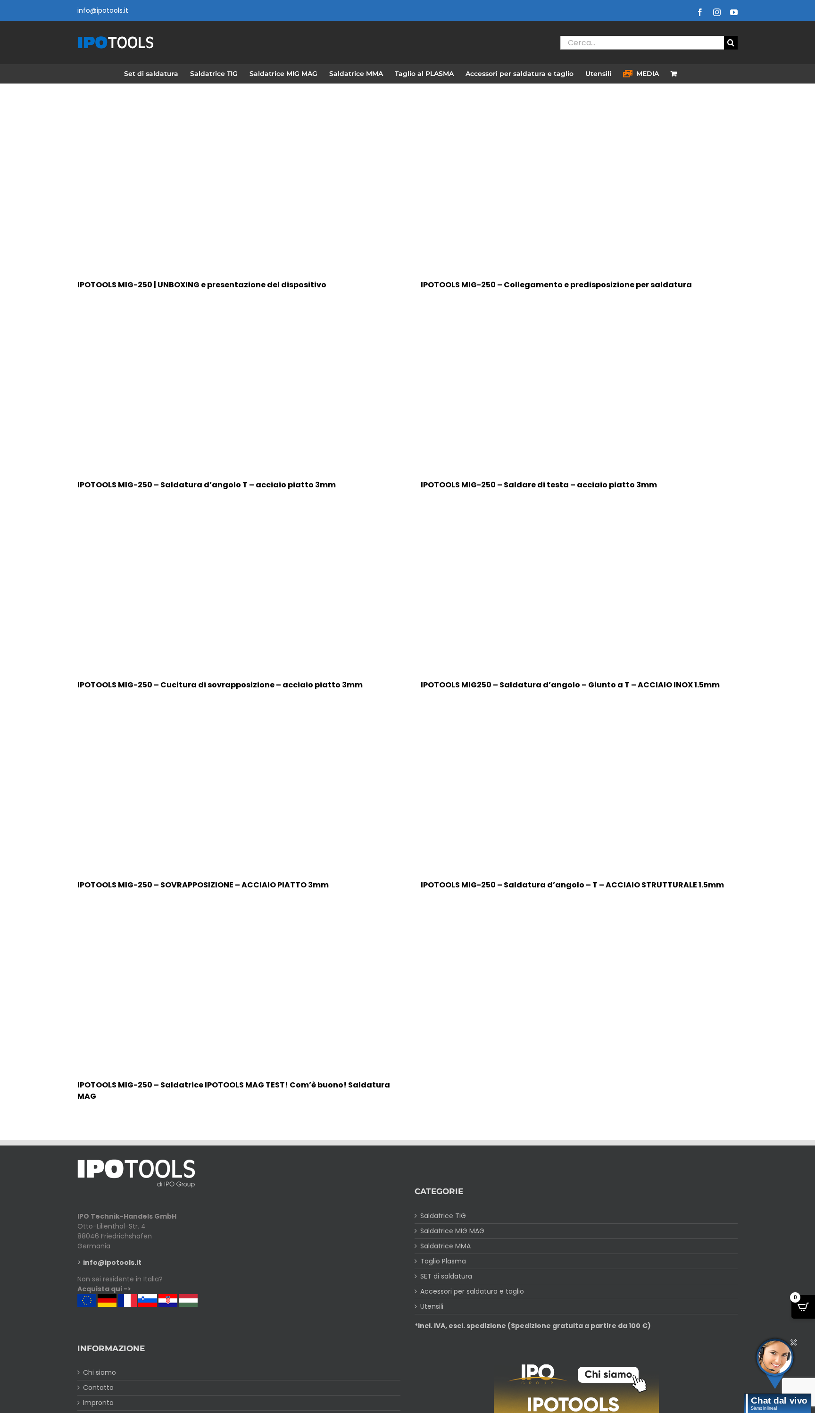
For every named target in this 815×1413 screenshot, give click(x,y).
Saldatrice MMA (445, 1246)
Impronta (98, 1402)
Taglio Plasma (443, 1261)
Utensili (431, 1306)
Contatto (98, 1387)
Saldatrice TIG (443, 1216)
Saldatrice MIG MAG (452, 1231)
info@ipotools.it (102, 10)
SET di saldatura (446, 1276)
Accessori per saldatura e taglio (472, 1291)
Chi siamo (99, 1372)
